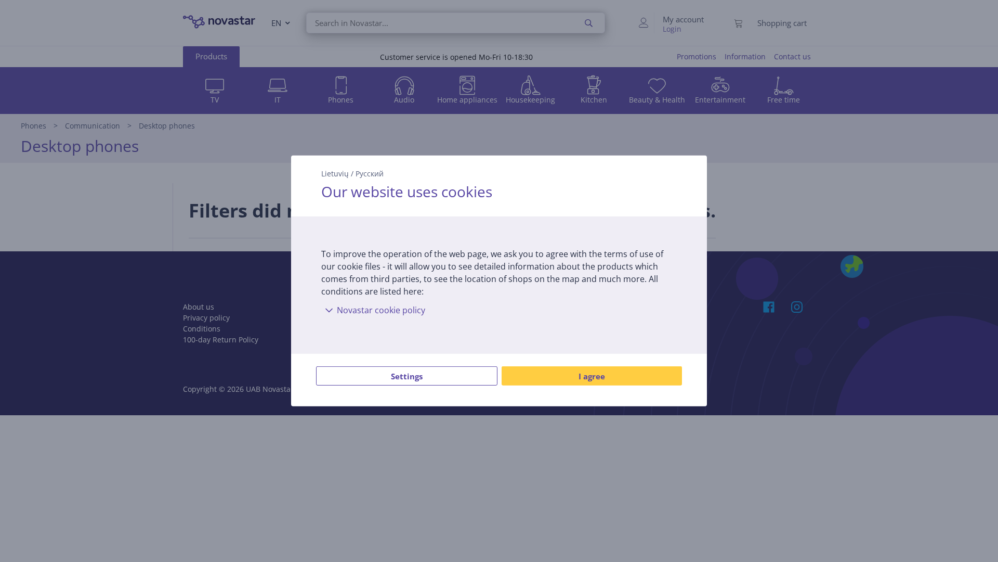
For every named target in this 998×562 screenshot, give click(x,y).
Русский (370, 173)
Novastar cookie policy (381, 310)
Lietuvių (335, 173)
